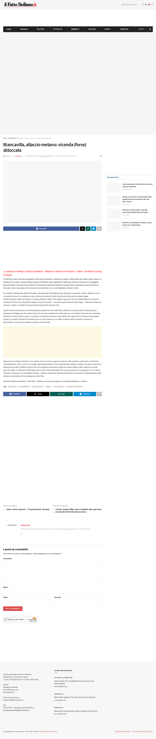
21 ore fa (126, 204)
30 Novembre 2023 (61, 686)
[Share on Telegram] (93, 228)
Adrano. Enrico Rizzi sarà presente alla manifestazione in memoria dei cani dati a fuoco (136, 199)
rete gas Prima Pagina (74, 386)
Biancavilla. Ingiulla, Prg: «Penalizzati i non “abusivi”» (75, 697)
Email (6, 597)
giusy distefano (37, 386)
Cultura (92, 29)
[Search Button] (150, 29)
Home (8, 29)
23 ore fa (126, 215)
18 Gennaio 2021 (60, 700)
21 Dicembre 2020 (61, 714)
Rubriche (124, 29)
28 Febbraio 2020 (31, 156)
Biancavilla (11, 138)
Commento (8, 558)
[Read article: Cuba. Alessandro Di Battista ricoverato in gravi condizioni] (114, 188)
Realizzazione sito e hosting (48, 731)
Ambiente (75, 29)
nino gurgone (58, 386)
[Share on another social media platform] (99, 228)
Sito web (57, 597)
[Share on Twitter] (82, 228)
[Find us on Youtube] (149, 4)
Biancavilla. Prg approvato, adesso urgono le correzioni (75, 711)
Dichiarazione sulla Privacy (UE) (142, 731)
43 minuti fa (127, 189)
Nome (6, 587)
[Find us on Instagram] (152, 4)
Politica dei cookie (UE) (122, 731)
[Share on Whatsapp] (88, 228)
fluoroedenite (24, 386)
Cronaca (24, 29)
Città (141, 29)
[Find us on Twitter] (146, 4)
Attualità (57, 29)
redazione (18, 156)
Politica (40, 29)
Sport (107, 29)
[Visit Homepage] (20, 4)
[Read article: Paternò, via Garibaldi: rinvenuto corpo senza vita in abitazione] (114, 226)
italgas (48, 386)
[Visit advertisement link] (78, 83)
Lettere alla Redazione (63, 677)
